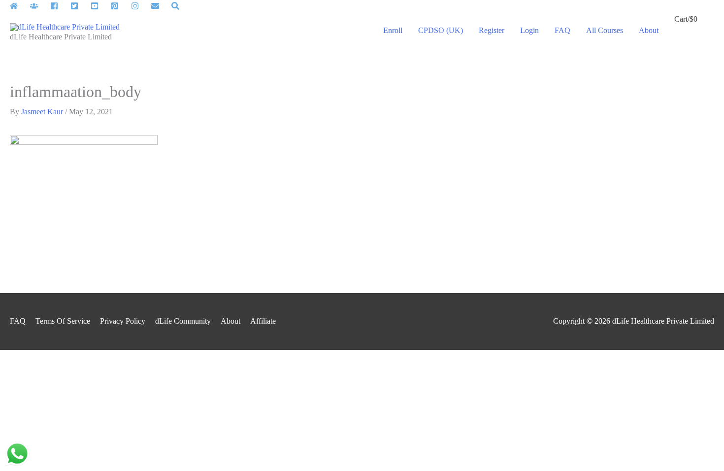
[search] (176, 6)
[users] (39, 6)
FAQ (18, 321)
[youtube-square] (100, 6)
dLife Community (183, 321)
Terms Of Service (62, 321)
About (230, 321)
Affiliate (263, 321)
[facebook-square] (59, 6)
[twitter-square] (79, 6)
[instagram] (140, 6)
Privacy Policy (122, 321)
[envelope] (160, 6)
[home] (19, 6)
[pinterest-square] (120, 6)
